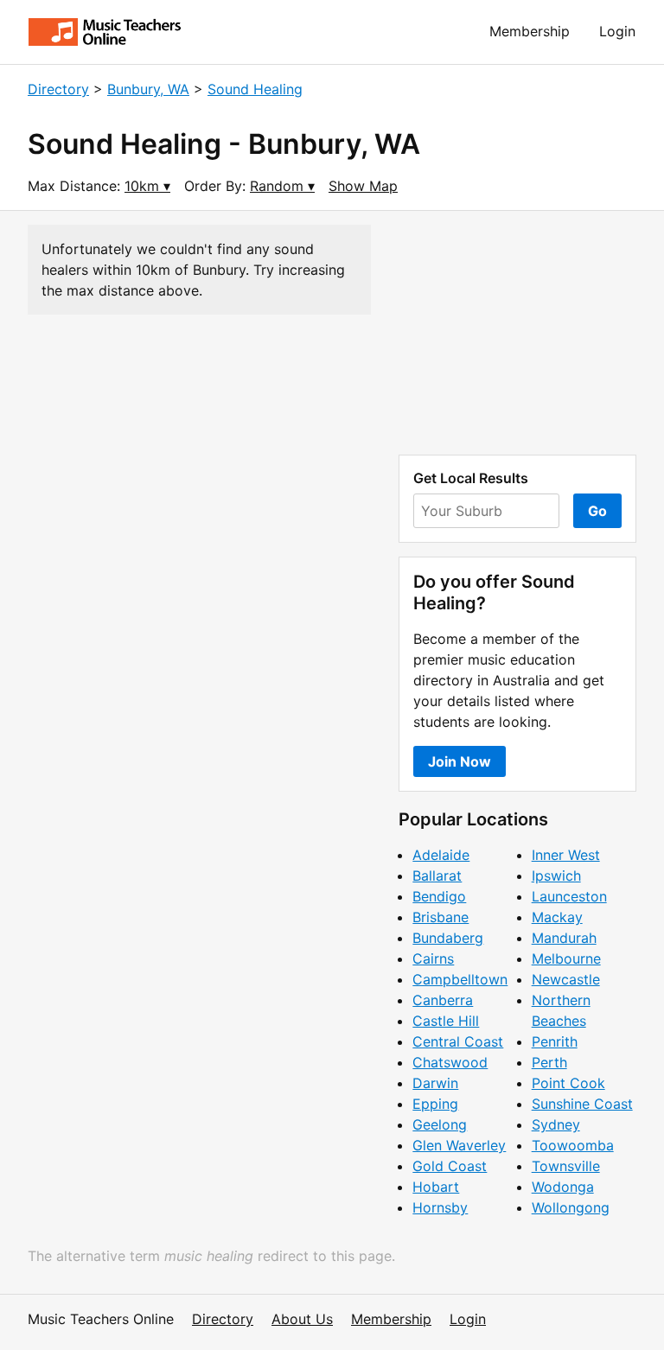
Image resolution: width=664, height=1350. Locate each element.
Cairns (433, 958)
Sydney (556, 1124)
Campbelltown (460, 979)
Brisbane (440, 917)
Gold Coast (449, 1166)
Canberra (442, 1000)
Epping (435, 1103)
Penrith (555, 1041)
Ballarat (437, 875)
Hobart (435, 1186)
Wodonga (563, 1186)
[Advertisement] (517, 333)
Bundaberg (447, 937)
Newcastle (566, 979)
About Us (302, 1319)
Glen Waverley (459, 1145)
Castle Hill (445, 1020)
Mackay (557, 917)
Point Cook (568, 1083)
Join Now (459, 761)
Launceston (569, 896)
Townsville (566, 1166)
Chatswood (450, 1062)
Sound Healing (255, 89)
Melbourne (566, 958)
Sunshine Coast (582, 1103)
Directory (58, 89)
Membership (529, 31)
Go (597, 510)
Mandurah (564, 937)
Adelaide (440, 854)
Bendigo (439, 896)
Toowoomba (573, 1145)
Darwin (435, 1083)
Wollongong (571, 1207)
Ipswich (556, 875)
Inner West (566, 854)
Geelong (439, 1124)
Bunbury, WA (148, 89)
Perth (549, 1062)
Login (617, 31)
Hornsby (440, 1207)
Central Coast (457, 1041)
